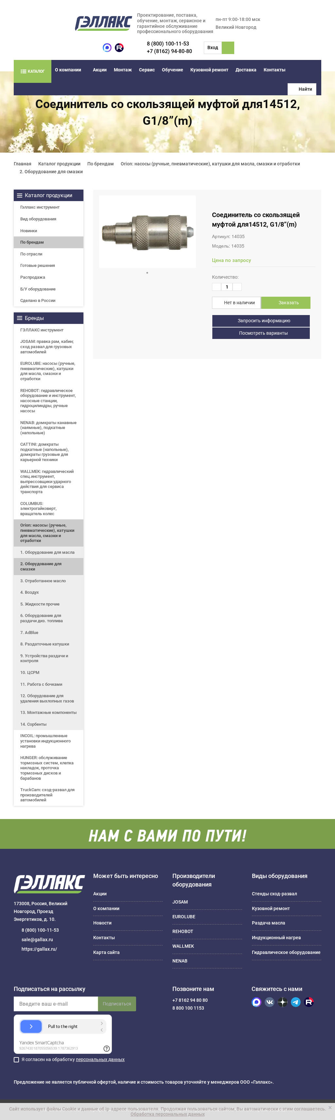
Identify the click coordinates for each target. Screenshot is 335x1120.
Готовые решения (37, 265)
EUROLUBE (183, 916)
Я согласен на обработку (73, 1059)
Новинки (28, 230)
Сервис (147, 69)
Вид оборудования (38, 218)
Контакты (275, 69)
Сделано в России (37, 300)
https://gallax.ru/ (39, 949)
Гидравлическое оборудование (286, 952)
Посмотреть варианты (263, 333)
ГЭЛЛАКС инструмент (41, 329)
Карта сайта (106, 952)
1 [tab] (147, 273)
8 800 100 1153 (188, 1008)
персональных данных (100, 1059)
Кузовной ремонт (209, 69)
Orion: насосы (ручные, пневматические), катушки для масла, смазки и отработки (47, 533)
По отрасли (31, 254)
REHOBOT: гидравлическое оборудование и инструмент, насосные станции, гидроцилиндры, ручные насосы (48, 400)
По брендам (32, 242)
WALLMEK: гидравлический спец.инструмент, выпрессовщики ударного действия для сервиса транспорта (47, 481)
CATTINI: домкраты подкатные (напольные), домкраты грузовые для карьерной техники (44, 452)
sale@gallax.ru (37, 939)
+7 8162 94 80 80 (190, 1000)
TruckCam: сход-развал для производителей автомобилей (47, 794)
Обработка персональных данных (168, 1114)
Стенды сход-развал (274, 893)
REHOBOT (182, 931)
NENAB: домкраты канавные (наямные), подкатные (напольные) (48, 427)
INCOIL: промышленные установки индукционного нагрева (45, 740)
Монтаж (123, 69)
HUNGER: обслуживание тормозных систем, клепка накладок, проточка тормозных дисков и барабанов (47, 767)
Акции (100, 69)
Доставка (246, 69)
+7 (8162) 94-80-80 (169, 51)
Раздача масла (268, 922)
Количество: (225, 277)
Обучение (172, 69)
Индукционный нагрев (276, 937)
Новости (102, 922)
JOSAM (180, 902)
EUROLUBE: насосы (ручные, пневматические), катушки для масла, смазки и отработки (47, 371)
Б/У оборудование (38, 289)
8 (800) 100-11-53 (168, 44)
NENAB (179, 960)
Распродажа (32, 277)
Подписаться (117, 1003)
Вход (212, 47)
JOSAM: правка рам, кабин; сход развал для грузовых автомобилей (47, 346)
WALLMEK (183, 946)
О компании (68, 69)
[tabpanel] (147, 232)
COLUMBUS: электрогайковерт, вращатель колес (38, 508)
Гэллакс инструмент (40, 207)
